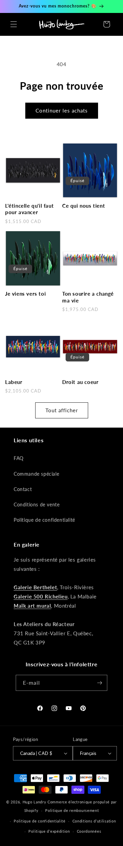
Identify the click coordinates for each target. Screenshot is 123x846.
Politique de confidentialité (44, 520)
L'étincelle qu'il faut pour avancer (29, 209)
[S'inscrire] (99, 683)
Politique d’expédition (49, 831)
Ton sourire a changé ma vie (88, 297)
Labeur (14, 382)
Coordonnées (89, 831)
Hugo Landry (34, 802)
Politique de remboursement (72, 810)
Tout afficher (61, 410)
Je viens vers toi (25, 294)
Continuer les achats (62, 110)
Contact (23, 489)
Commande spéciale (36, 474)
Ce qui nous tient (83, 206)
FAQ (19, 458)
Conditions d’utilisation (94, 821)
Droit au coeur (80, 382)
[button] (13, 24)
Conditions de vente (36, 504)
